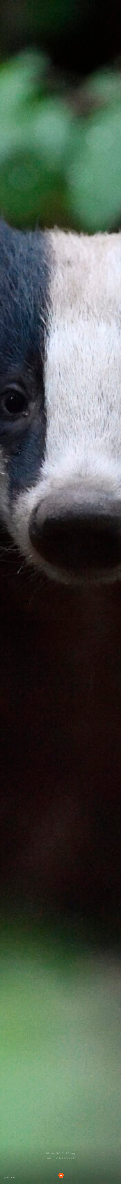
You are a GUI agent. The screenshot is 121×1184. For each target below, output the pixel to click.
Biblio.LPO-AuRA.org (60, 1153)
